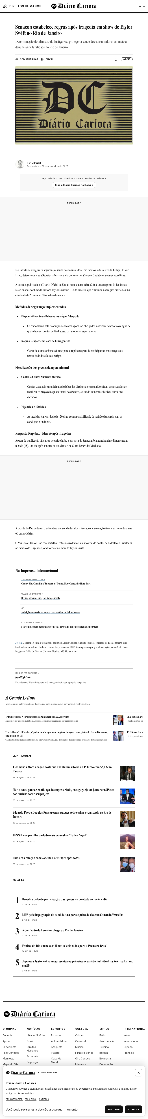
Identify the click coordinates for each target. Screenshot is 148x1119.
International (131, 1041)
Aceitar (133, 1109)
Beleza (103, 1052)
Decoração (106, 1064)
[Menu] (5, 6)
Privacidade (14, 1099)
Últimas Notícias (36, 1035)
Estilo (102, 1035)
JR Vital (19, 643)
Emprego (32, 1062)
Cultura (79, 1035)
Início (127, 1035)
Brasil (30, 1041)
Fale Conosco (11, 1052)
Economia (32, 1056)
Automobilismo (59, 1041)
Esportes (56, 1035)
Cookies (30, 1099)
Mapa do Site (11, 1064)
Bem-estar (105, 1058)
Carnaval (80, 1041)
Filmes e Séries (84, 1052)
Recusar (114, 1109)
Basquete (56, 1046)
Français (129, 1052)
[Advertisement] (74, 231)
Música (79, 1046)
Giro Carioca (82, 1058)
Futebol (55, 1052)
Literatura (80, 1064)
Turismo (104, 1046)
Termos (44, 1099)
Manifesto (8, 1058)
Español (128, 1046)
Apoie (141, 6)
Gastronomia (106, 1041)
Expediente (9, 1046)
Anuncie (7, 1035)
